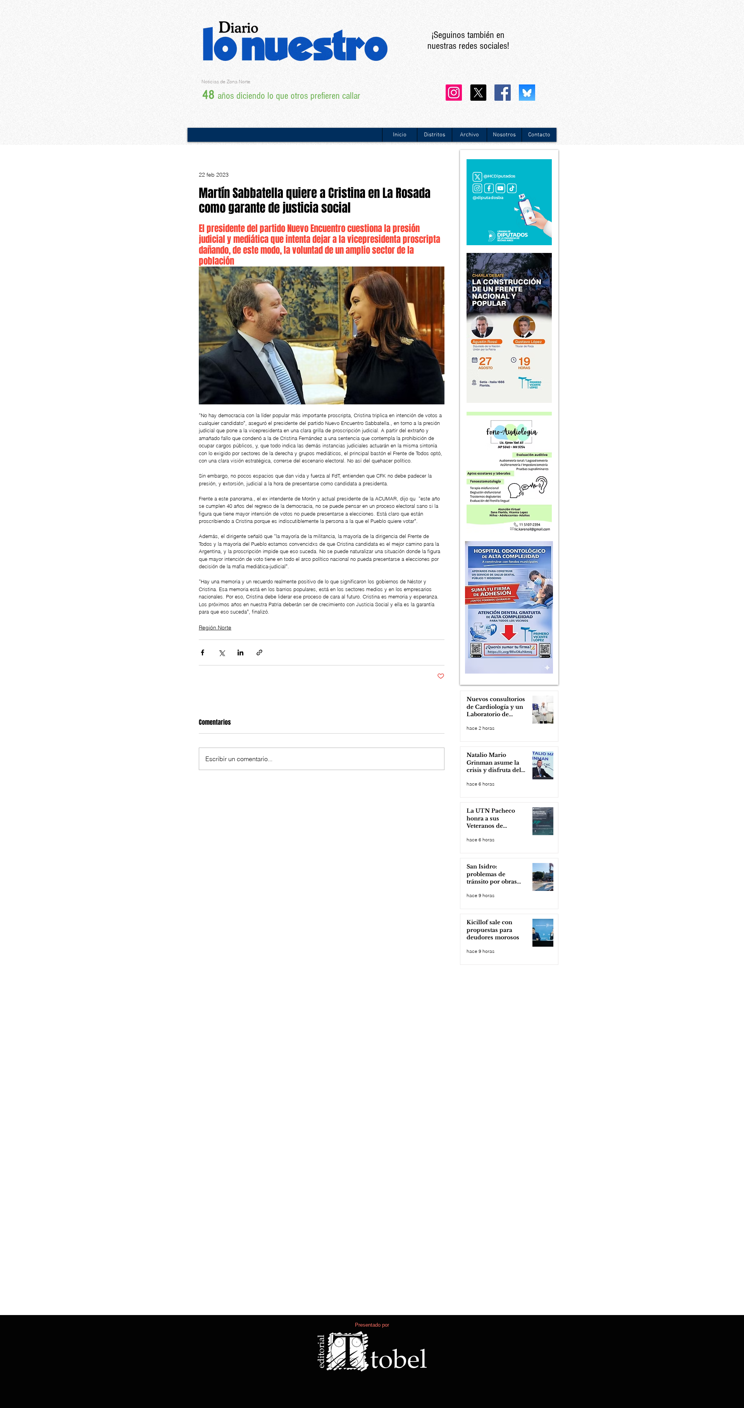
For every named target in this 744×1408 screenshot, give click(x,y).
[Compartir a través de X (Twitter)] (221, 652)
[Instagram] (454, 92)
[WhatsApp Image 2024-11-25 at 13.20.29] (527, 92)
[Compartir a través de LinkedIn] (240, 652)
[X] (478, 92)
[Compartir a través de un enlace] (259, 652)
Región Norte (215, 627)
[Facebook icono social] (502, 92)
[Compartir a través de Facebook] (202, 652)
